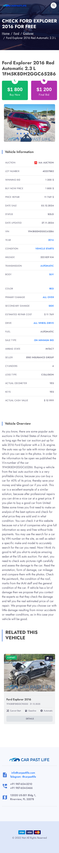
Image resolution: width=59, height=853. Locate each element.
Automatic (47, 265)
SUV (51, 274)
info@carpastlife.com (23, 773)
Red (51, 288)
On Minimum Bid (44, 340)
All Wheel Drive (44, 323)
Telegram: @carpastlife (23, 777)
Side (51, 305)
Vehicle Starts (44, 248)
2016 (51, 240)
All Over (48, 297)
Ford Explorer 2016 (18, 699)
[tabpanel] (29, 123)
